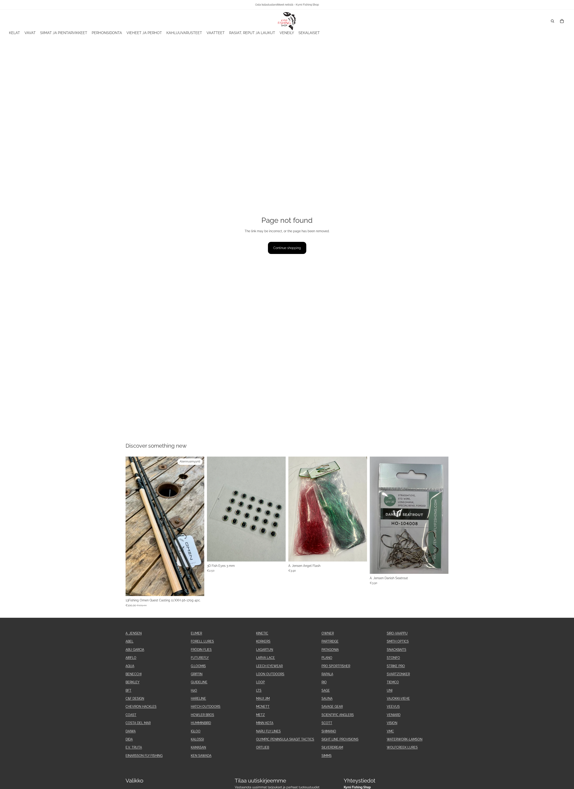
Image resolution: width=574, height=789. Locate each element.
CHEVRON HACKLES (141, 706)
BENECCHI (133, 674)
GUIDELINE (199, 682)
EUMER (196, 633)
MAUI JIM (263, 698)
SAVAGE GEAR (332, 706)
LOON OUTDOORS (270, 674)
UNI (389, 690)
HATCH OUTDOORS (205, 706)
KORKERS (263, 641)
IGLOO (195, 731)
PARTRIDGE (330, 641)
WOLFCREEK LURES (402, 747)
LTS (258, 690)
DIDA (129, 739)
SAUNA (327, 698)
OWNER (328, 633)
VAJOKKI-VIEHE (398, 698)
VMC (390, 731)
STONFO (393, 657)
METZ (260, 715)
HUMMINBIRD (201, 723)
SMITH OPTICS (398, 641)
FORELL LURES (202, 641)
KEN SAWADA (201, 755)
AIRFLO (131, 657)
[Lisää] (197, 589)
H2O (194, 690)
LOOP (260, 682)
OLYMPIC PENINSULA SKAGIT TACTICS (285, 739)
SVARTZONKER (398, 674)
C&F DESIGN (135, 698)
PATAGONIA (330, 649)
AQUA (130, 666)
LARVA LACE (265, 657)
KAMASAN (198, 747)
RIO (324, 682)
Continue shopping (287, 248)
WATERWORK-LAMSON (404, 739)
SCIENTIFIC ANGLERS (338, 715)
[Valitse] (360, 555)
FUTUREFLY (200, 657)
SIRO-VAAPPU (397, 633)
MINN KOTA (264, 723)
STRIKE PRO (396, 666)
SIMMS (327, 755)
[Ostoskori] (562, 21)
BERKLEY (132, 682)
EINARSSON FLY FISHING (144, 755)
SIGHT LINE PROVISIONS (340, 739)
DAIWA (131, 731)
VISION (392, 723)
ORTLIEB (262, 747)
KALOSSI (197, 739)
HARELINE (198, 698)
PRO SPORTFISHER (336, 666)
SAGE (326, 690)
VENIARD (393, 715)
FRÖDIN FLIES (201, 649)
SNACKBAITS (396, 649)
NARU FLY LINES (268, 731)
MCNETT (263, 706)
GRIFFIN (196, 674)
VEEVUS (393, 706)
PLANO (327, 657)
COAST (131, 715)
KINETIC (262, 633)
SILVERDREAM (332, 747)
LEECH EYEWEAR (269, 666)
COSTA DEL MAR (138, 723)
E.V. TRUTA (134, 747)
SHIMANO (329, 731)
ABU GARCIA (135, 649)
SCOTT (327, 723)
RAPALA (327, 674)
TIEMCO (393, 682)
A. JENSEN (134, 633)
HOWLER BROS (202, 715)
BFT (128, 690)
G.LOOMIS (198, 666)
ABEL (129, 641)
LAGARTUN (264, 649)
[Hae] (552, 21)
